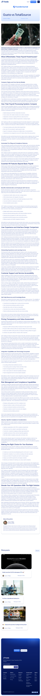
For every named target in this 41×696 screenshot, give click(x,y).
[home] (6, 2)
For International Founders (29, 686)
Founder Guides (20, 675)
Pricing (11, 679)
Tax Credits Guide (28, 680)
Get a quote (36, 678)
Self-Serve (36, 675)
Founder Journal (20, 678)
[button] (38, 2)
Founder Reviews (4, 678)
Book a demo (36, 680)
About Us (4, 676)
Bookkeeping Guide (28, 678)
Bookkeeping (12, 674)
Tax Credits (12, 677)
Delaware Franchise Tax (28, 683)
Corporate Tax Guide (28, 675)
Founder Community (20, 680)
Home (4, 674)
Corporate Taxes (13, 676)
